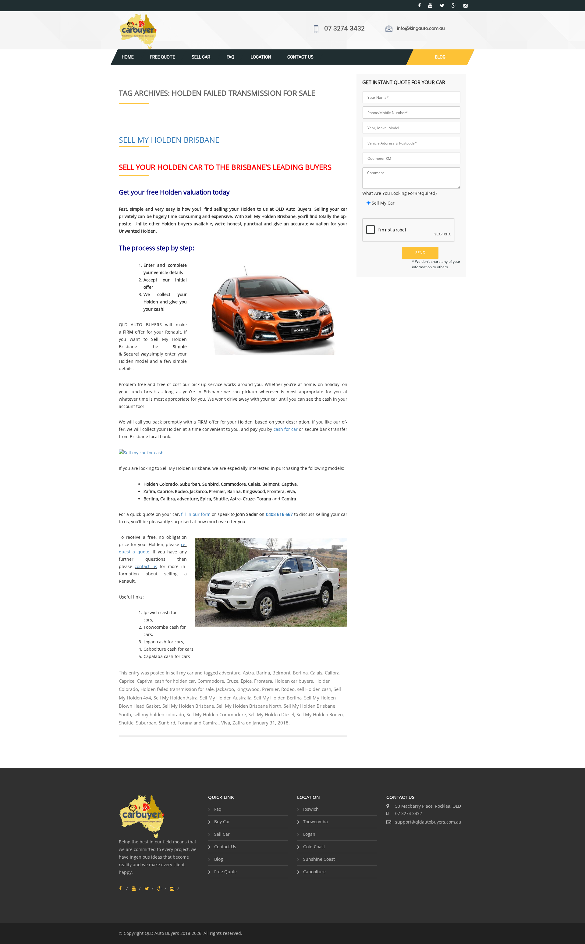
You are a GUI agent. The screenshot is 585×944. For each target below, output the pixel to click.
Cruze (232, 681)
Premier (270, 689)
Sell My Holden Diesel (271, 714)
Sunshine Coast (319, 859)
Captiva (144, 681)
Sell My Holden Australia (225, 698)
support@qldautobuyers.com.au (428, 822)
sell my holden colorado (158, 714)
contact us (146, 566)
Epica (246, 681)
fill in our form (196, 514)
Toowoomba (315, 821)
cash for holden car (175, 681)
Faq (230, 57)
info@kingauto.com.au (421, 28)
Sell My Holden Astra (175, 698)
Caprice (126, 681)
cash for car (286, 429)
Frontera (263, 681)
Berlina (300, 673)
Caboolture (314, 871)
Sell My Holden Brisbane (169, 139)
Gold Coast (314, 846)
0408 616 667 (279, 514)
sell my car (182, 673)
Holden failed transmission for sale (177, 689)
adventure (229, 673)
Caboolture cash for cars (168, 649)
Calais (316, 673)
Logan (309, 834)
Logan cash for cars (163, 642)
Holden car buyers (294, 681)
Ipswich (311, 809)
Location (261, 57)
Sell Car (201, 57)
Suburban (146, 723)
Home (128, 57)
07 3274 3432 (344, 29)
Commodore (210, 681)
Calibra (332, 673)
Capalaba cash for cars (167, 656)
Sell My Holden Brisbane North (248, 706)
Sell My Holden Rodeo (319, 714)
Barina (263, 673)
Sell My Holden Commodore (216, 714)
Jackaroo (225, 689)
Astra (248, 673)
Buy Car (222, 821)
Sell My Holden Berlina (278, 698)
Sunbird (167, 723)
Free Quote (162, 57)
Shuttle (126, 723)
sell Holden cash (314, 689)
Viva (225, 723)
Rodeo (288, 689)
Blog (440, 57)
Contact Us (300, 57)
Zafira (238, 723)
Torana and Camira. (198, 723)
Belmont (281, 673)
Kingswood (248, 689)
